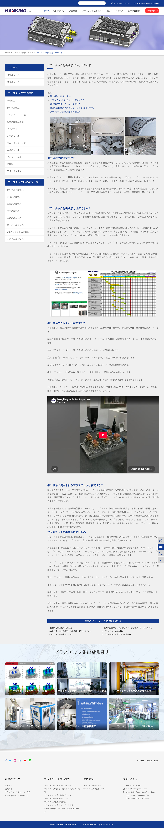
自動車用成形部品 (15, 189)
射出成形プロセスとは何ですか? (65, 104)
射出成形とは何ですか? (60, 96)
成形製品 (73, 11)
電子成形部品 (13, 211)
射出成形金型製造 (15, 122)
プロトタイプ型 (14, 171)
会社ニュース (13, 75)
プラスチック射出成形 (92, 785)
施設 (108, 11)
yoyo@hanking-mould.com (136, 789)
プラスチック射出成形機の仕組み (65, 112)
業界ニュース (27, 53)
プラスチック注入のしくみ (61, 634)
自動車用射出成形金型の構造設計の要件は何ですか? (71, 631)
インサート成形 (14, 157)
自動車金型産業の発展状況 (61, 628)
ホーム (47, 11)
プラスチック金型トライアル (30, 726)
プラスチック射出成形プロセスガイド (50, 53)
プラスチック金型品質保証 (82, 726)
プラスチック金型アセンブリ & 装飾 (134, 726)
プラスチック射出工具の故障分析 (117, 634)
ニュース (119, 11)
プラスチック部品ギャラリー (95, 789)
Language (151, 11)
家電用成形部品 (14, 197)
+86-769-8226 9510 (122, 3)
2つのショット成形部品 (18, 232)
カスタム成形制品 (15, 239)
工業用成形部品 (14, 218)
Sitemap (140, 761)
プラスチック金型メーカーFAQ (17, 792)
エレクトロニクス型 (16, 115)
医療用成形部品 (14, 204)
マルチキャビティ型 (16, 143)
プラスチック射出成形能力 (82, 652)
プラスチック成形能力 (92, 11)
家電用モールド (14, 136)
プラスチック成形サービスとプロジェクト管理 (82, 691)
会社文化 (8, 789)
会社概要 (8, 785)
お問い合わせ (134, 11)
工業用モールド (14, 150)
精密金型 (11, 100)
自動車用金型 (13, 107)
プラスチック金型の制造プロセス (134, 691)
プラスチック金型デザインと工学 (30, 691)
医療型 (10, 164)
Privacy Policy (152, 761)
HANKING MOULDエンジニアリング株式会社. (78, 824)
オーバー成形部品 (15, 225)
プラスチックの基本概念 (114, 631)
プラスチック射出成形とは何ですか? (67, 100)
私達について (59, 11)
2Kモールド (12, 129)
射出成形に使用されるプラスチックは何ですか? (72, 108)
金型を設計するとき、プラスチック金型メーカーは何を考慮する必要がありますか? (129, 628)
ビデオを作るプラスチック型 (16, 795)
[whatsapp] (161, 540)
